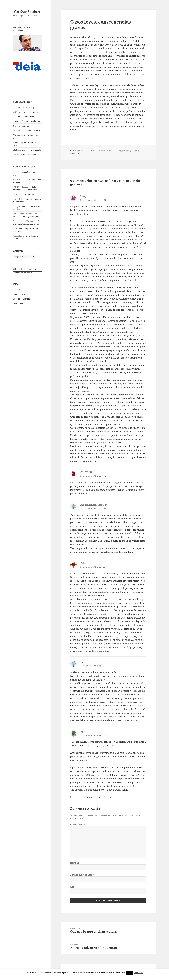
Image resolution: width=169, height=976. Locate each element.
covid (119, 151)
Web (72, 887)
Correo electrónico (82, 875)
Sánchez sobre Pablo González (26, 130)
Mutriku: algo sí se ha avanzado (27, 150)
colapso (112, 151)
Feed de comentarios (22, 299)
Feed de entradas (20, 294)
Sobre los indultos (21, 126)
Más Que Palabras (27, 11)
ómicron (125, 151)
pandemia (134, 151)
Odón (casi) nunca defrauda (25, 112)
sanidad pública (77, 153)
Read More (138, 973)
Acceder (17, 289)
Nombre (75, 863)
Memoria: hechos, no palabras (26, 121)
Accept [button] (129, 973)
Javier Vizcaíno (99, 151)
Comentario (77, 824)
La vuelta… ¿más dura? (23, 116)
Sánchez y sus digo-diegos (24, 107)
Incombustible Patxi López (25, 154)
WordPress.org (19, 303)
